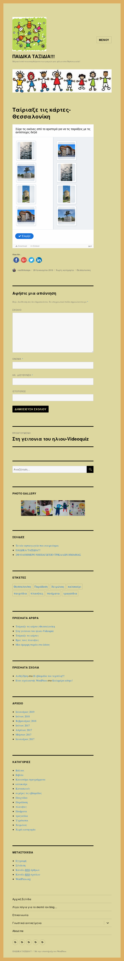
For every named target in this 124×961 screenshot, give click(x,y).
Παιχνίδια (21, 797)
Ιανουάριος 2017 (25, 739)
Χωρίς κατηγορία (65, 270)
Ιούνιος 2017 (23, 725)
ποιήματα (53, 593)
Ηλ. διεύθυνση (22, 375)
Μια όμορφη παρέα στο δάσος (33, 644)
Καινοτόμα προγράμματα (30, 779)
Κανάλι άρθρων (28, 870)
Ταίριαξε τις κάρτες (27, 635)
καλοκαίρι (74, 586)
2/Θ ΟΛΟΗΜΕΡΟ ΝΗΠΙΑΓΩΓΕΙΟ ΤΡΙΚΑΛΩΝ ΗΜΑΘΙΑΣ (48, 554)
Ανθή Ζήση (22, 676)
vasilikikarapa (24, 270)
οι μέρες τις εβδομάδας (29, 793)
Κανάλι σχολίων (28, 874)
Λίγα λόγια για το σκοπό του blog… (34, 907)
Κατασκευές (23, 788)
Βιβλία (19, 775)
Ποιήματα (21, 811)
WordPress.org (23, 879)
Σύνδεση (21, 865)
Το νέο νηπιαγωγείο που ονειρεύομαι (37, 545)
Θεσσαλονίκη (84, 270)
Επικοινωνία (20, 915)
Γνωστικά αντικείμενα (26, 923)
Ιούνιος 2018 (23, 716)
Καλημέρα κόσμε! (62, 680)
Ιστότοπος (19, 391)
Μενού (104, 40)
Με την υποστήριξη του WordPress (50, 951)
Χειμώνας (57, 586)
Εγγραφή (21, 860)
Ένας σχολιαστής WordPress (31, 680)
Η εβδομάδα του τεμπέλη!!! (48, 676)
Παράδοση (41, 586)
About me (17, 931)
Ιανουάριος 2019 (25, 711)
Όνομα (17, 358)
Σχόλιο (16, 309)
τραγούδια (70, 593)
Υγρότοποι (22, 820)
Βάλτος (20, 770)
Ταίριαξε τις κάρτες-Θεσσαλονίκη (35, 626)
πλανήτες (37, 593)
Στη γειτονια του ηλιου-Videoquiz (35, 631)
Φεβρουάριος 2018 (26, 721)
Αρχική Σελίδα (21, 899)
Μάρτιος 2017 (23, 734)
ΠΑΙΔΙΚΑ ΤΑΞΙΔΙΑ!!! (33, 56)
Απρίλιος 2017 (24, 730)
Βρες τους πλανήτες (27, 640)
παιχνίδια (20, 593)
